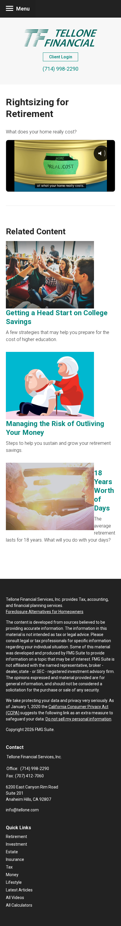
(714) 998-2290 (60, 69)
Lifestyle (14, 882)
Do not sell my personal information (78, 719)
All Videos (15, 897)
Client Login (60, 57)
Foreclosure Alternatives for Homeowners (44, 611)
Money (12, 874)
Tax (9, 867)
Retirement (16, 836)
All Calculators (19, 905)
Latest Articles (19, 890)
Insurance (15, 859)
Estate (12, 851)
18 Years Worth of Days (104, 490)
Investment (16, 844)
